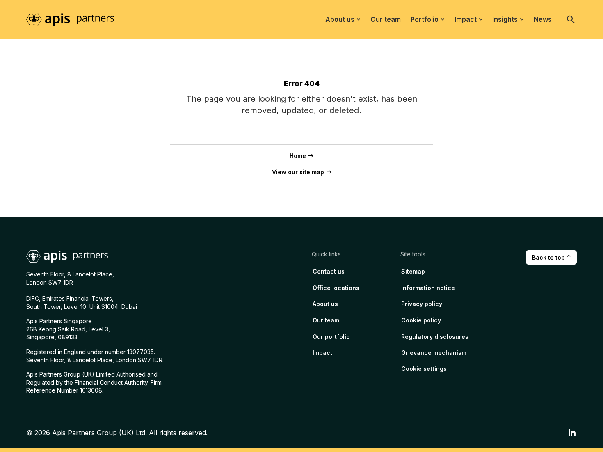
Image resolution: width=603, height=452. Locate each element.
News (543, 19)
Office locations (336, 287)
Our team (385, 19)
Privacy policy (421, 303)
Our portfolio (331, 336)
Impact (466, 19)
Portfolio (425, 19)
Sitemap (413, 271)
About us (339, 19)
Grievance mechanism (433, 352)
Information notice (428, 287)
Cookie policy (421, 320)
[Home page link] (74, 19)
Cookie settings (424, 368)
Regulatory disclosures (434, 336)
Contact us (329, 271)
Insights (505, 19)
